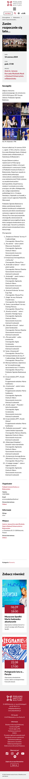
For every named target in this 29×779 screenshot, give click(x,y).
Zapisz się (14, 765)
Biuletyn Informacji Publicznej (14, 724)
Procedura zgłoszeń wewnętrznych (14, 735)
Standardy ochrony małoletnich (14, 737)
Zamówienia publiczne (14, 739)
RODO (14, 733)
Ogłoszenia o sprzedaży (15, 741)
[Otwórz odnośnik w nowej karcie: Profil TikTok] (17, 753)
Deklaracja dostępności (15, 744)
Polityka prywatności (14, 731)
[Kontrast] (19, 13)
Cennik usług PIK (14, 727)
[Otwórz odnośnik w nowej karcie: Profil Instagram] (12, 753)
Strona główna (6, 17)
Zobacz (4, 504)
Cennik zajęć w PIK (14, 729)
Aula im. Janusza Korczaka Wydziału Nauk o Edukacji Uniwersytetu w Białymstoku (13, 526)
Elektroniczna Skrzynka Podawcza (14, 746)
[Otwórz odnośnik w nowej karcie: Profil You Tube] (23, 753)
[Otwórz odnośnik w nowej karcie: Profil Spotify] (15, 756)
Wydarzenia (16, 17)
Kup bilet (8, 13)
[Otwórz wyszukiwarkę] (15, 13)
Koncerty (12, 562)
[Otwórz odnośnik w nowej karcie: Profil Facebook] (7, 753)
